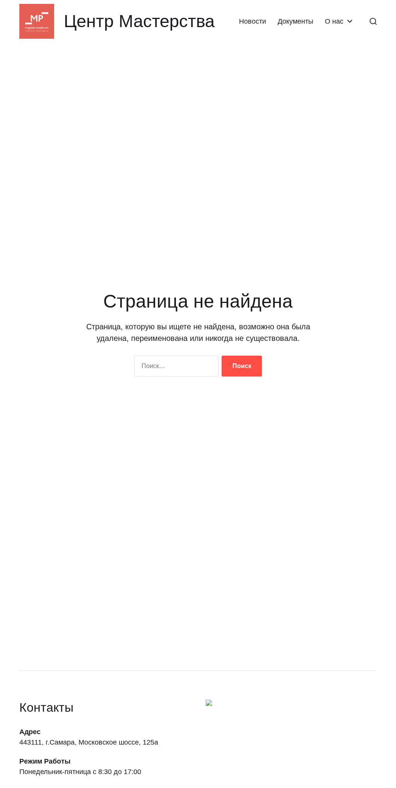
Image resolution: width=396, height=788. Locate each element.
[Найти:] (174, 368)
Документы (295, 21)
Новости (252, 21)
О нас (334, 21)
